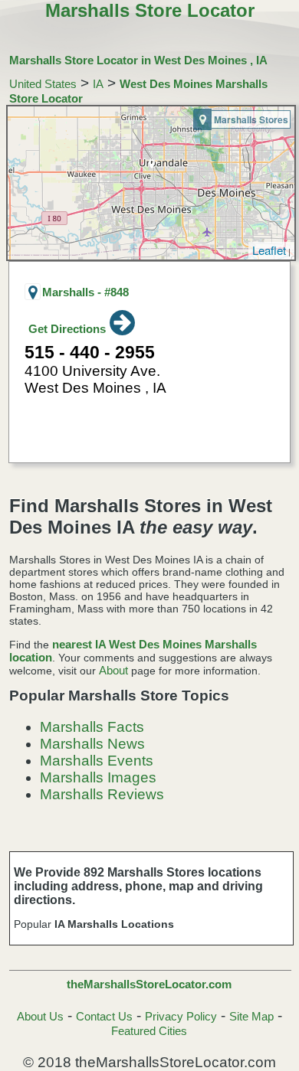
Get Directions (67, 328)
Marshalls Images (98, 777)
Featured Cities (149, 1030)
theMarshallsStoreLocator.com (149, 984)
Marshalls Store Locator (150, 10)
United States (43, 83)
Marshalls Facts (92, 727)
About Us (40, 1016)
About (113, 670)
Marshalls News (92, 744)
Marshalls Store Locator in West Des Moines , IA (138, 60)
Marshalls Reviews (102, 794)
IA (98, 83)
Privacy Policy (181, 1016)
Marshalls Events (96, 761)
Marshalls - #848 (85, 292)
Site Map (251, 1016)
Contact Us (104, 1016)
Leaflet (269, 250)
